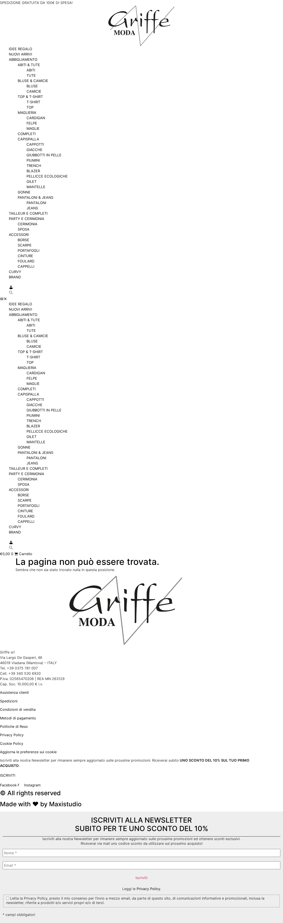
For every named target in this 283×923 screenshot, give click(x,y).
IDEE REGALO (20, 49)
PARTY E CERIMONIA (26, 218)
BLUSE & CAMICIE (33, 80)
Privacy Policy (12, 735)
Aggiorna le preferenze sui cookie (28, 752)
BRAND (15, 277)
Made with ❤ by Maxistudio (41, 804)
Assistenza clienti (14, 692)
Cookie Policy (11, 743)
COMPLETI (27, 134)
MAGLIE (33, 128)
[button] (11, 293)
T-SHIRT (33, 102)
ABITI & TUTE (29, 65)
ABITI (31, 70)
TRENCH (34, 165)
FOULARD (26, 261)
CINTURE (25, 256)
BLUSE (32, 86)
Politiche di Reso (14, 726)
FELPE (32, 123)
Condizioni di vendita (18, 709)
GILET (31, 181)
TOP (30, 107)
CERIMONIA (27, 224)
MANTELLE (36, 187)
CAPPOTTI (35, 144)
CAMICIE (34, 91)
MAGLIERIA (27, 112)
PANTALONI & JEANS (35, 197)
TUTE (31, 75)
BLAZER (33, 171)
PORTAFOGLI (28, 250)
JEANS (32, 208)
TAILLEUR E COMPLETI (28, 213)
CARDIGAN (36, 118)
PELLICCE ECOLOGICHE (47, 176)
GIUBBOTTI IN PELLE (44, 155)
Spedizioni (8, 701)
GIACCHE (34, 149)
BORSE (23, 240)
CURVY (15, 271)
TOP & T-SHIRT (30, 96)
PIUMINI (33, 160)
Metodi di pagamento (18, 718)
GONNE (24, 192)
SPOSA (23, 229)
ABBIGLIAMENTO (23, 59)
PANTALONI (36, 203)
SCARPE (25, 245)
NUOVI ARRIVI (20, 54)
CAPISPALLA (28, 139)
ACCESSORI (19, 234)
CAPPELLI (26, 266)
